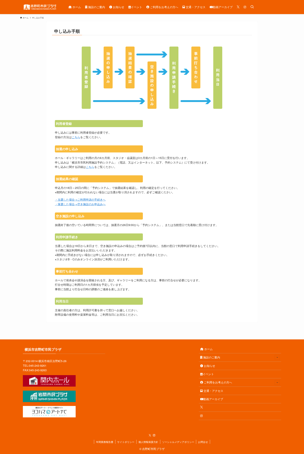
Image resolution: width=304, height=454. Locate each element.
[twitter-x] (149, 435)
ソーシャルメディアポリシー (178, 442)
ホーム (208, 349)
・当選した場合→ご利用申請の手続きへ (80, 200)
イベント (208, 374)
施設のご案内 (211, 357)
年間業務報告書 (104, 442)
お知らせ (209, 366)
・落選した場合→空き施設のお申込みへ (80, 204)
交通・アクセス (213, 391)
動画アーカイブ (213, 399)
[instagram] (154, 435)
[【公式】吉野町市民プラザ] (39, 7)
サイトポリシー (125, 442)
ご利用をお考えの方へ (218, 382)
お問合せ (203, 442)
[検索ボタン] (252, 7)
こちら (76, 137)
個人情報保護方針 (148, 442)
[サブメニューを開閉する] (277, 357)
